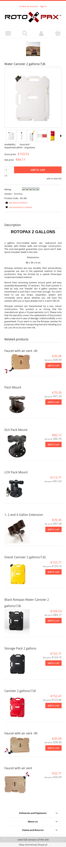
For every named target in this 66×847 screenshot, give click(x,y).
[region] (33, 49)
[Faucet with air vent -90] (18, 745)
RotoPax (18, 193)
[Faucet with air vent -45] (18, 364)
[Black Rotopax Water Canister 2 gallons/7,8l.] (18, 622)
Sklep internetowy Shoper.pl (33, 844)
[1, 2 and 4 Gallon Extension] (18, 530)
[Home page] (33, 17)
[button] (8, 33)
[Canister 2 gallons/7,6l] (18, 707)
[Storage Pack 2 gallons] (18, 664)
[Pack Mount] (18, 403)
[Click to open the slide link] (33, 49)
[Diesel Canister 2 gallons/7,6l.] (18, 573)
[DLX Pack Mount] (18, 446)
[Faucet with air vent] (18, 782)
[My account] (41, 33)
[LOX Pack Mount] (18, 488)
